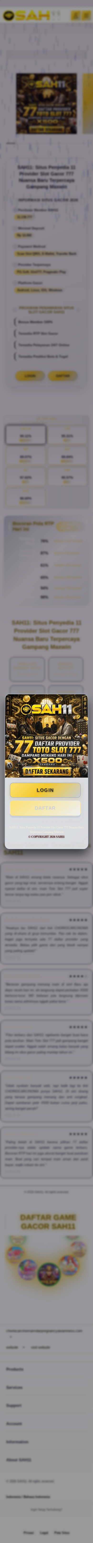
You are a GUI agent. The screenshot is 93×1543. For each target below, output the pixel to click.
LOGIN (45, 790)
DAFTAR (45, 808)
